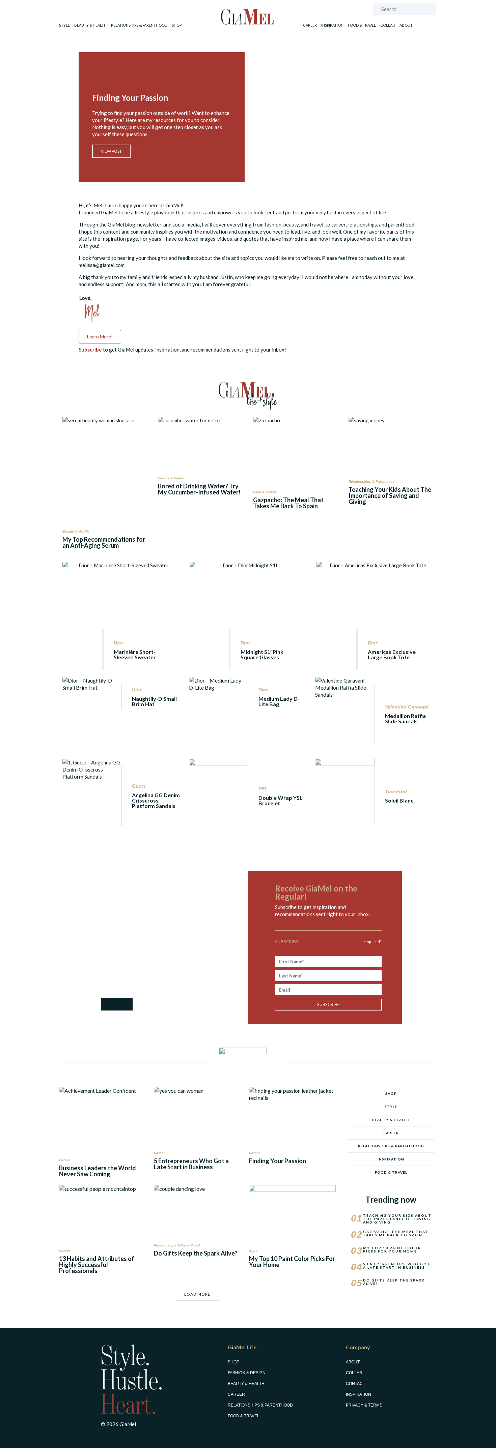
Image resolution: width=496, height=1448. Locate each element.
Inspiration (332, 25)
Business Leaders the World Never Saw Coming (97, 1171)
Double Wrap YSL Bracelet (280, 800)
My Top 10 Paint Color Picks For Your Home (292, 1261)
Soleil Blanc (399, 800)
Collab (387, 25)
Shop (177, 25)
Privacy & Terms (364, 1405)
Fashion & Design (247, 1372)
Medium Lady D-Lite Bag (279, 701)
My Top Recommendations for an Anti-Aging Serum (103, 542)
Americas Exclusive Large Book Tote (392, 654)
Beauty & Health (90, 25)
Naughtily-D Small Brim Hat (154, 701)
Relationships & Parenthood (139, 25)
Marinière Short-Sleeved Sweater (135, 654)
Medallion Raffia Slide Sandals (405, 718)
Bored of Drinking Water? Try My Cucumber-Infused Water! (199, 489)
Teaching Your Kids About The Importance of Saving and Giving (390, 495)
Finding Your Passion (277, 1161)
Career (310, 25)
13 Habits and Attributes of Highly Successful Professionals (96, 1264)
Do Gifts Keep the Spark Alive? (196, 1253)
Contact (355, 1383)
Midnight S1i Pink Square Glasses (262, 654)
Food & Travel (362, 25)
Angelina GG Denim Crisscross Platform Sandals (156, 800)
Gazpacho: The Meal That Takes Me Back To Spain (288, 503)
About (406, 25)
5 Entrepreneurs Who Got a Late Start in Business (191, 1164)
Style (64, 25)
